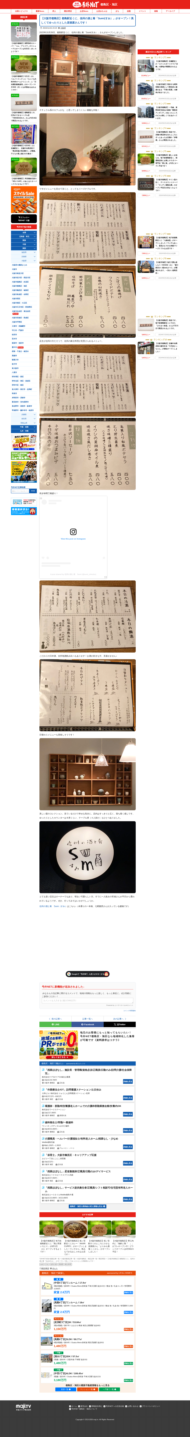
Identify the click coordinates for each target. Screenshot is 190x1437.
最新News (40, 11)
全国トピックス (21, 11)
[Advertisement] (158, 32)
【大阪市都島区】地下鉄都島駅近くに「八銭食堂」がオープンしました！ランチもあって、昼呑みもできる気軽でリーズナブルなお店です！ (166, 243)
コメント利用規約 (129, 1011)
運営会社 (84, 1406)
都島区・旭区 (108, 4)
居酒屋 (61, 1264)
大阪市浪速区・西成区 (20, 318)
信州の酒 (53, 1264)
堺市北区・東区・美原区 (21, 381)
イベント (142, 11)
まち (117, 11)
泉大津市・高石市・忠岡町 (22, 389)
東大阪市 (15, 368)
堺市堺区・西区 (18, 377)
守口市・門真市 (18, 330)
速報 (156, 11)
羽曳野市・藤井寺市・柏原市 (23, 410)
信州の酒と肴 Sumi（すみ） (53, 906)
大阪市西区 (16, 299)
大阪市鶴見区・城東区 (20, 290)
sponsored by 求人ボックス (75, 1064)
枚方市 (14, 364)
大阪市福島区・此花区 (20, 282)
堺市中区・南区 (18, 385)
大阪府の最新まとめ (19, 265)
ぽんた (55, 1268)
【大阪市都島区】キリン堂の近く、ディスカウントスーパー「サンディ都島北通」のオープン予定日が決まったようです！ (166, 185)
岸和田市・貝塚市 (18, 398)
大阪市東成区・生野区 (20, 294)
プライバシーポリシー (151, 1406)
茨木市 (14, 339)
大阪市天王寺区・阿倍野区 (22, 307)
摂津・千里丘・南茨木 (20, 351)
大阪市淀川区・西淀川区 (21, 278)
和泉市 (14, 393)
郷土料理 (68, 1264)
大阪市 (14, 269)
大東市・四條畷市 (18, 326)
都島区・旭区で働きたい (52, 1063)
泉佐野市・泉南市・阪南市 (22, 406)
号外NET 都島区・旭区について (84, 1409)
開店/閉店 (68, 11)
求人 (54, 11)
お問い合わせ (133, 1406)
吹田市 (14, 335)
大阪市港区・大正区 (19, 303)
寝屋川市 (15, 360)
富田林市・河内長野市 (20, 402)
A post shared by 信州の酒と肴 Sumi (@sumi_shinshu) (73, 574)
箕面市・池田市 (18, 343)
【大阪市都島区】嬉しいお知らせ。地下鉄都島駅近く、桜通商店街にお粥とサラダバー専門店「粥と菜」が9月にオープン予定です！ (166, 160)
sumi (42, 1264)
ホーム (74, 1406)
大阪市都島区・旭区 (19, 286)
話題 (129, 11)
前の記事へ (57, 1019)
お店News (84, 11)
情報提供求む (96, 1406)
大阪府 (63, 28)
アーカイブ (170, 11)
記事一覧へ (87, 1019)
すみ (46, 1264)
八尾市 (14, 372)
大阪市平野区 (17, 322)
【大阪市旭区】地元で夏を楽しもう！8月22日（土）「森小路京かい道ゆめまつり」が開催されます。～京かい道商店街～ (166, 267)
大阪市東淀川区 (18, 273)
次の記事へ (118, 1019)
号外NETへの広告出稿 (115, 1406)
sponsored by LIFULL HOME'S (119, 1273)
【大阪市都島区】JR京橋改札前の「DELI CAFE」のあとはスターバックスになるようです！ (24, 181)
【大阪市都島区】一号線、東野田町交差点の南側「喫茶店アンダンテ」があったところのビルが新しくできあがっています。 (166, 112)
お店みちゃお (101, 11)
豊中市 (17, 347)
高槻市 (14, 356)
